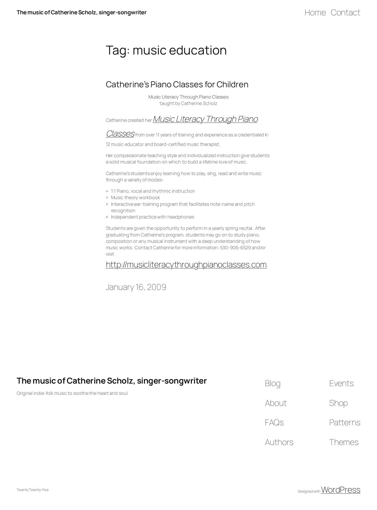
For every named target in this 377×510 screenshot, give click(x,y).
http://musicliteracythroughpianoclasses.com (186, 264)
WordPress (340, 489)
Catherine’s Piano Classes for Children (177, 84)
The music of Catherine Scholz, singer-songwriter (81, 12)
